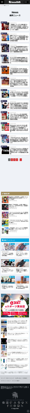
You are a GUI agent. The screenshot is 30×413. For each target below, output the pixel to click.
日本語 (25, 2)
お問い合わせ (18, 378)
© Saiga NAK (15, 408)
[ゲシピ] (15, 317)
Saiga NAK (15, 2)
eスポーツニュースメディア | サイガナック (15, 400)
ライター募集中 (16, 380)
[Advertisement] (15, 176)
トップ (3, 378)
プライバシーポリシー (6, 380)
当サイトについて (10, 378)
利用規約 (25, 378)
